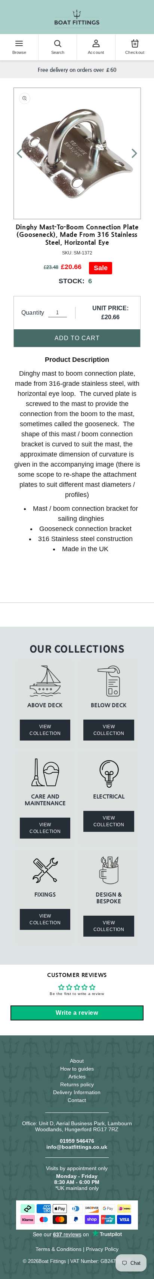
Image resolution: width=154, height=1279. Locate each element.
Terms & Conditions (58, 1249)
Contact (77, 1100)
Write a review (77, 1013)
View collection (45, 730)
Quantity (32, 312)
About (77, 1061)
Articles (77, 1077)
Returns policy (77, 1084)
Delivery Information (77, 1092)
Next (130, 153)
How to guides (77, 1069)
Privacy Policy (102, 1249)
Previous (23, 153)
